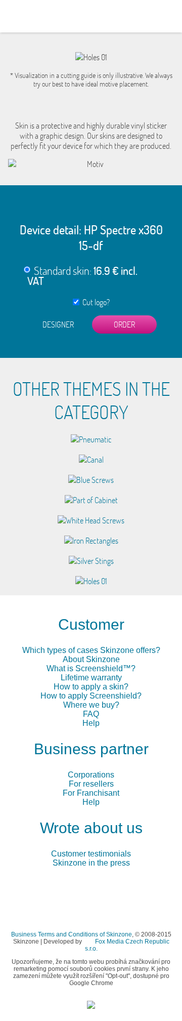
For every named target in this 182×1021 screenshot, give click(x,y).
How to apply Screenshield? (91, 695)
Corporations (91, 774)
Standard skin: (82, 275)
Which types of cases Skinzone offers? (91, 650)
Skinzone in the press (91, 863)
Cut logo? (94, 302)
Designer (58, 324)
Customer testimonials (91, 853)
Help (91, 723)
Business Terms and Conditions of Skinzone (71, 934)
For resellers (91, 784)
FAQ (91, 714)
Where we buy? (91, 705)
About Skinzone (91, 659)
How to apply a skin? (91, 686)
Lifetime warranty (91, 677)
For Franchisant (91, 793)
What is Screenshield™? (91, 668)
